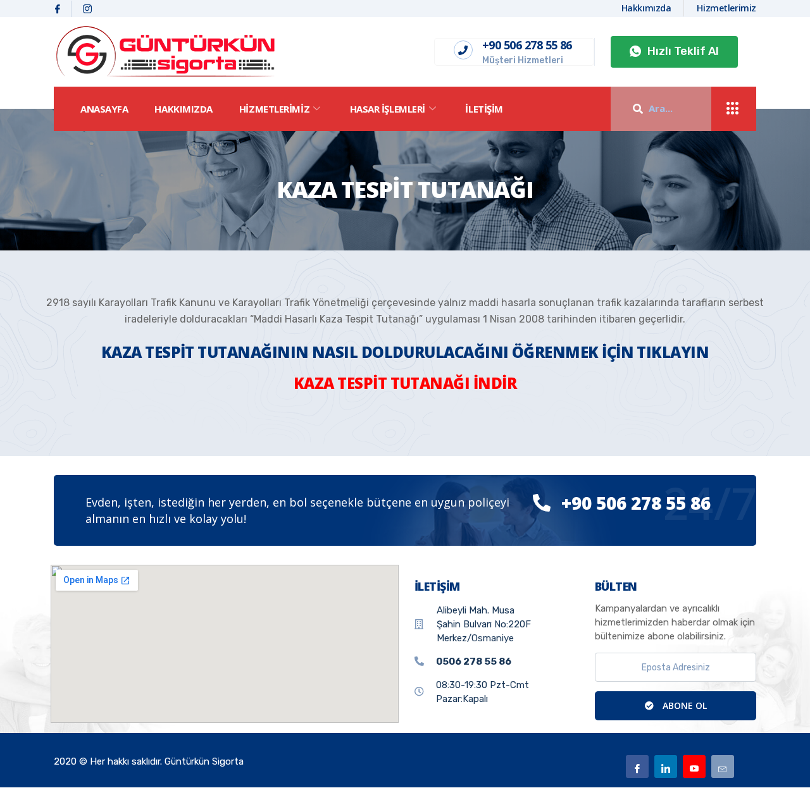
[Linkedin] (665, 766)
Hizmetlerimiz (274, 108)
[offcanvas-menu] (733, 109)
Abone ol (683, 705)
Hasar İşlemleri (387, 108)
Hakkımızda (183, 108)
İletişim (483, 108)
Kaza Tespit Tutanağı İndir (405, 382)
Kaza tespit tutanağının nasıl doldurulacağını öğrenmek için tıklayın (405, 352)
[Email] (722, 766)
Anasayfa (104, 108)
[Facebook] (58, 9)
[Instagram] (87, 9)
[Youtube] (694, 766)
